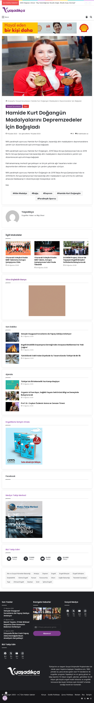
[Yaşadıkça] (13, 10)
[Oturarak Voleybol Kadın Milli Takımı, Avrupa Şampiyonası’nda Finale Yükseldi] (46, 248)
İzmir (37, 582)
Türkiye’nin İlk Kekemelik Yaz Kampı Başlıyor (40, 381)
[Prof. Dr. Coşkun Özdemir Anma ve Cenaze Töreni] (12, 406)
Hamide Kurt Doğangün (69, 193)
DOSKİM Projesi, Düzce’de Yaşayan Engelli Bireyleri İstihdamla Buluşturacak (74, 259)
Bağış (35, 193)
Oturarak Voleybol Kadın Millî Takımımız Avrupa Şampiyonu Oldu (17, 259)
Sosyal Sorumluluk (23, 101)
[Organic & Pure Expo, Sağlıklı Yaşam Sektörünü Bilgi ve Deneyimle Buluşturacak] (12, 395)
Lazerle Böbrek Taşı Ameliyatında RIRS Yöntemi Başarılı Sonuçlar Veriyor (47, 3)
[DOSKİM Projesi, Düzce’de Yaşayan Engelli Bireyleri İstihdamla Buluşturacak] (75, 248)
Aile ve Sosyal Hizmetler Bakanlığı (18, 573)
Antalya (36, 573)
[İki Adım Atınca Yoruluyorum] (56, 610)
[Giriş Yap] (86, 17)
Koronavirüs (44, 578)
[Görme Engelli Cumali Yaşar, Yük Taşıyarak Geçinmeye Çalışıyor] (37, 610)
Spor (26, 106)
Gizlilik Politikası (54, 695)
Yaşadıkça (28, 211)
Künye (43, 695)
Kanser (33, 578)
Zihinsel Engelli (19, 582)
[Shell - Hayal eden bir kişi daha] (47, 28)
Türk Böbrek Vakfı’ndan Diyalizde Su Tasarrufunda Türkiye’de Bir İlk (51, 355)
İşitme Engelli (47, 582)
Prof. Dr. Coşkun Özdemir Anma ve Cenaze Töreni (43, 403)
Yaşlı (8, 582)
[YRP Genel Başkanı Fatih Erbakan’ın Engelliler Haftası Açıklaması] (47, 616)
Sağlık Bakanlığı (64, 578)
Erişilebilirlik (11, 578)
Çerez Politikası (67, 695)
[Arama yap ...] (91, 17)
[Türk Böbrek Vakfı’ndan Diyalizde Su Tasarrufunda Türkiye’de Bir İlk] (12, 359)
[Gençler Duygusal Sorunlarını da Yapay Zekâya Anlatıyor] (12, 337)
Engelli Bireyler (64, 573)
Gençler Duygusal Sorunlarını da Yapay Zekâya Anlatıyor (46, 334)
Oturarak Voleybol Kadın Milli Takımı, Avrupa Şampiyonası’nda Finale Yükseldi (45, 261)
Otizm (53, 578)
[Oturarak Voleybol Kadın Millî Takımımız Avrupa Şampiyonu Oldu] (18, 248)
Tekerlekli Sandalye (80, 578)
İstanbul (30, 582)
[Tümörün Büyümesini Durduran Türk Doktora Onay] (37, 617)
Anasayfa (11, 101)
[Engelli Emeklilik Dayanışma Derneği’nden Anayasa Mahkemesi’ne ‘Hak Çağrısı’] (12, 348)
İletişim (89, 695)
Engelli (53, 573)
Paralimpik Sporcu (47, 198)
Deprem (48, 193)
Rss (83, 695)
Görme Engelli (23, 578)
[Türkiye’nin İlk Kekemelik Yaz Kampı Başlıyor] (12, 384)
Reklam (77, 695)
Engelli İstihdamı (78, 573)
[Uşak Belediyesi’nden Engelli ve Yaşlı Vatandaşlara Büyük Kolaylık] (47, 610)
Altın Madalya (20, 193)
